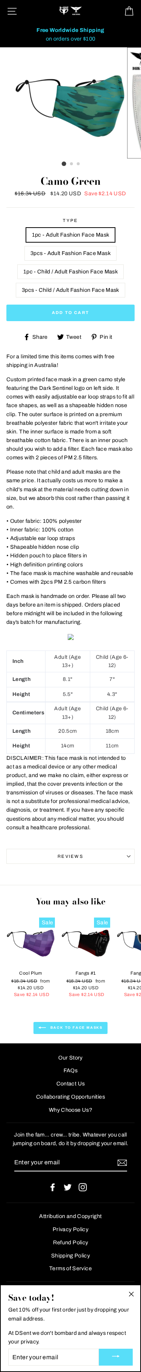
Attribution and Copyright (70, 1216)
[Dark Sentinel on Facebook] (53, 1187)
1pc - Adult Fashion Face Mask (70, 235)
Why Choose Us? (70, 1110)
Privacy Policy (70, 1229)
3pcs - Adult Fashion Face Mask (70, 253)
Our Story (70, 1058)
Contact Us (70, 1084)
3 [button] (78, 164)
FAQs (70, 1070)
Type (70, 220)
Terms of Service (70, 1268)
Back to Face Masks (76, 1027)
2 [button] (72, 164)
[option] (70, 34)
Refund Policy (70, 1242)
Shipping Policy (70, 1256)
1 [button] (64, 164)
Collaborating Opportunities (70, 1097)
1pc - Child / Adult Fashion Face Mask (70, 272)
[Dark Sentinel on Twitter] (68, 1187)
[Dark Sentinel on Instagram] (83, 1187)
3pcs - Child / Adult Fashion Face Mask (70, 290)
